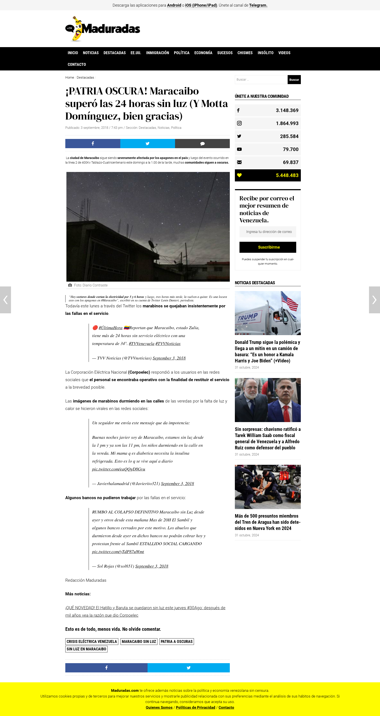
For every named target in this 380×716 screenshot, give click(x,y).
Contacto (77, 64)
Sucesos (225, 53)
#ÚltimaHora (110, 327)
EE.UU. (136, 53)
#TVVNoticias (168, 343)
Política (182, 53)
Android (174, 5)
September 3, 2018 (169, 358)
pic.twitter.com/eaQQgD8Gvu (118, 469)
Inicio (73, 53)
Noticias (91, 53)
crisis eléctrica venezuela (92, 641)
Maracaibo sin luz (139, 641)
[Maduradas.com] (102, 40)
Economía (203, 53)
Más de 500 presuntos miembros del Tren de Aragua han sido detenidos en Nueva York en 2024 (268, 522)
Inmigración (157, 53)
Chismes (245, 53)
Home (69, 77)
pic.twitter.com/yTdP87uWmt (118, 551)
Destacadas (115, 53)
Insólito (266, 53)
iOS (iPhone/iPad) (201, 5)
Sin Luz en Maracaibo (86, 649)
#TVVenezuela (141, 343)
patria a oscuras (177, 641)
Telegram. (258, 5)
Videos (284, 53)
